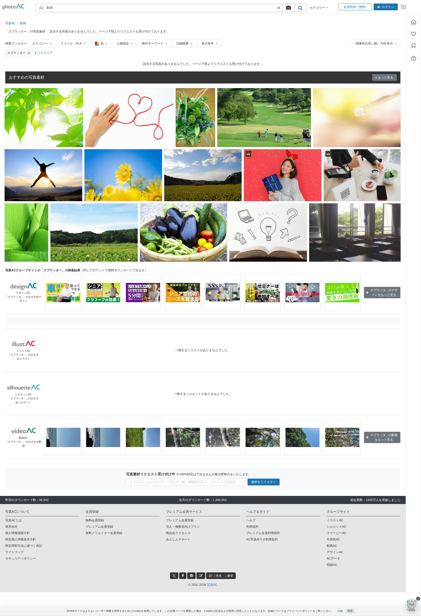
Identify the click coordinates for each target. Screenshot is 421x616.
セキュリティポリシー (20, 558)
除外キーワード (152, 43)
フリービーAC (336, 533)
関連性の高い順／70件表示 (374, 43)
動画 (23, 23)
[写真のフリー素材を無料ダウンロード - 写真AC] (13, 7)
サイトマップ (14, 552)
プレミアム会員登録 (99, 526)
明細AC (332, 564)
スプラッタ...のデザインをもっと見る (384, 292)
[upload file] (288, 8)
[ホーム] (413, 22)
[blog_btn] (200, 575)
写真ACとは (13, 520)
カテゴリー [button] (318, 7)
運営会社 (11, 526)
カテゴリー (40, 43)
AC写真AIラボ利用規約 (262, 539)
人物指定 (123, 43)
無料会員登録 (95, 520)
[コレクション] (413, 45)
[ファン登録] (413, 34)
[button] (278, 7)
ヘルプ (250, 520)
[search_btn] (300, 8)
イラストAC (335, 520)
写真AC (10, 23)
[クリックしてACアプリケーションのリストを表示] (403, 7)
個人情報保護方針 (17, 533)
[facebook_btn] (182, 575)
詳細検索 (182, 43)
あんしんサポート (178, 539)
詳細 (340, 610)
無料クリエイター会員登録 (104, 533)
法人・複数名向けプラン (183, 526)
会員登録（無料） (355, 7)
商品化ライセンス (178, 533)
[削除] (28, 53)
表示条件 (208, 43)
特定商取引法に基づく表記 (23, 545)
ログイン (388, 7)
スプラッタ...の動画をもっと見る (384, 437)
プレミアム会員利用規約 (263, 533)
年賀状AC (333, 539)
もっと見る (385, 77)
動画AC (332, 545)
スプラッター (16, 53)
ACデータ (333, 558)
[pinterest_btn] (191, 575)
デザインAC (335, 552)
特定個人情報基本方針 (20, 539)
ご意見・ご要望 (222, 575)
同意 (350, 610)
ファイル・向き (71, 43)
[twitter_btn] (174, 575)
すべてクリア (43, 53)
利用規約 (252, 526)
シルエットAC (336, 526)
